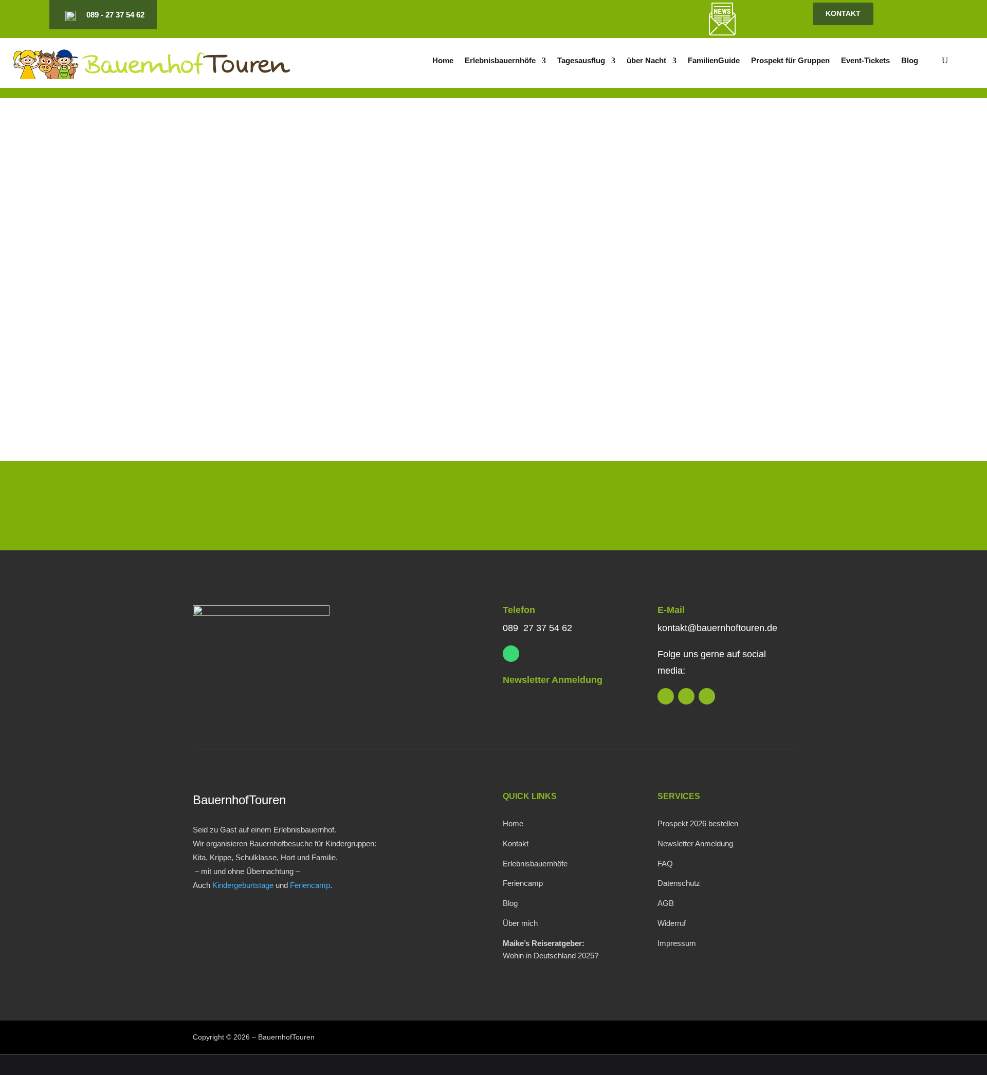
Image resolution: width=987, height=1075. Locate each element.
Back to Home (244, 373)
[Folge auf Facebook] (626, 15)
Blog (909, 61)
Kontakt (515, 843)
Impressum (676, 943)
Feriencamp (310, 885)
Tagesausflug (581, 61)
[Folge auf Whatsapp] (511, 653)
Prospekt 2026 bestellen (697, 823)
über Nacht (646, 61)
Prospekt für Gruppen (790, 61)
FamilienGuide (714, 61)
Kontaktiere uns (726, 508)
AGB (665, 903)
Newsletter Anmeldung (552, 680)
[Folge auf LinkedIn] (591, 15)
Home (442, 61)
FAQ (665, 863)
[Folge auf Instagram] (608, 15)
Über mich (520, 923)
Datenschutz (678, 883)
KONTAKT (843, 13)
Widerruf (671, 923)
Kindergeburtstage (242, 885)
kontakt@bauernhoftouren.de (717, 628)
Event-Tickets (865, 61)
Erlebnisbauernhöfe (500, 61)
